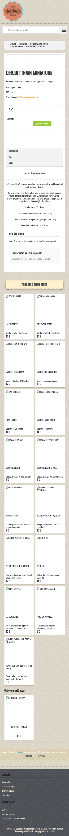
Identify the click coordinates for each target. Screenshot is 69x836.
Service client (7, 782)
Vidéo (11, 163)
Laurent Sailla (48, 831)
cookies (20, 752)
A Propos (5, 809)
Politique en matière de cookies (13, 818)
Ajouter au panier (42, 123)
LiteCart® (29, 831)
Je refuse (41, 755)
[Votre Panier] (66, 12)
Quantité (10, 118)
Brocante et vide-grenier (39, 43)
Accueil (13, 43)
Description (13, 150)
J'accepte (28, 755)
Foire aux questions (9, 814)
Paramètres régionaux (10, 786)
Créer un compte (8, 790)
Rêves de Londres (16, 46)
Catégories (23, 43)
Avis (10, 157)
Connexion (6, 795)
